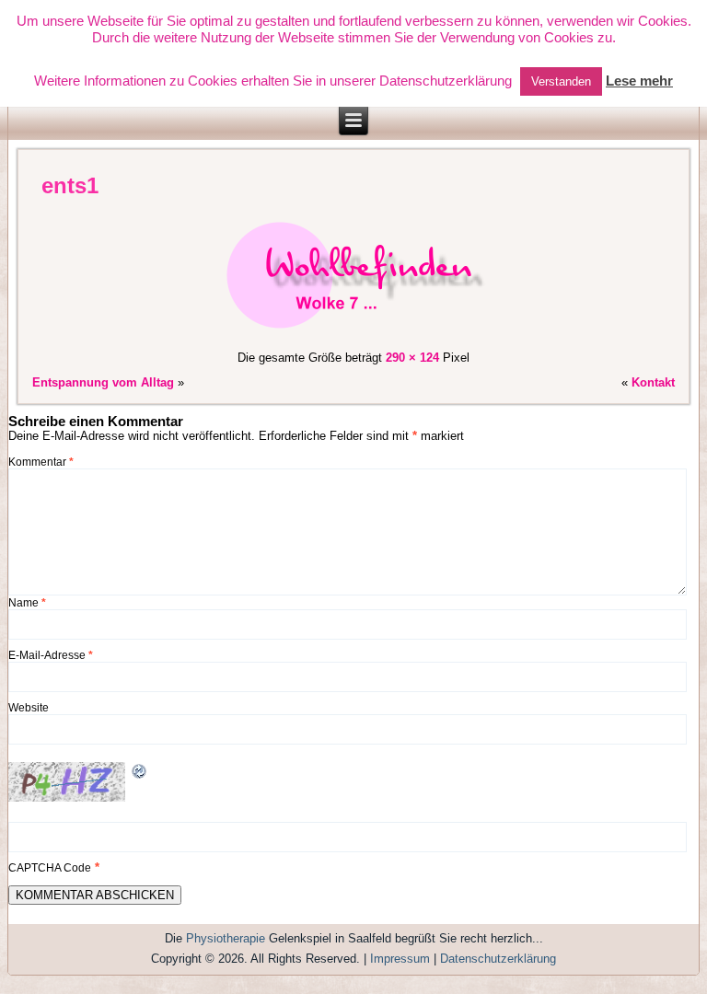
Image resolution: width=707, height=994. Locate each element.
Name (27, 602)
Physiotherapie (225, 938)
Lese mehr (639, 80)
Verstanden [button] (561, 81)
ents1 (70, 185)
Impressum (400, 958)
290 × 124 (412, 357)
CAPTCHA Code (49, 867)
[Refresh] (140, 773)
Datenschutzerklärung (498, 958)
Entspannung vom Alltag (103, 382)
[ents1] (353, 333)
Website (28, 707)
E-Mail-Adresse (50, 655)
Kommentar (41, 462)
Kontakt (653, 382)
